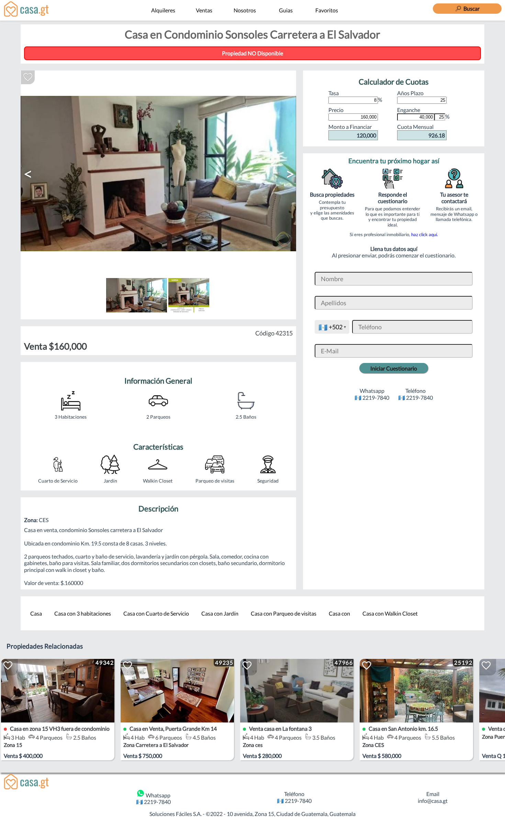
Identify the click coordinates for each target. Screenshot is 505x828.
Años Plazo (410, 93)
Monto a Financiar (352, 130)
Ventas (204, 10)
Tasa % (355, 96)
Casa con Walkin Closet (390, 613)
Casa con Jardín (219, 613)
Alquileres (163, 10)
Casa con (339, 613)
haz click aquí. (424, 234)
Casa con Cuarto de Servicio (156, 613)
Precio (336, 110)
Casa (36, 613)
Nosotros (245, 10)
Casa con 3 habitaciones (82, 613)
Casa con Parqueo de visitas (283, 613)
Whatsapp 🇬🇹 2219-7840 (153, 798)
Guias (286, 10)
